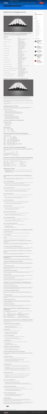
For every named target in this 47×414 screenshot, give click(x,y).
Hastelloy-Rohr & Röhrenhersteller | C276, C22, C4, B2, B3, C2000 (40, 47)
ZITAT (41, 3)
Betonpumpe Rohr (37, 24)
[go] (42, 16)
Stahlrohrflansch (36, 21)
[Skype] (7, 0)
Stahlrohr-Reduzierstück (37, 23)
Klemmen (14, 214)
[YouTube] (6, 0)
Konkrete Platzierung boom (37, 26)
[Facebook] (4, 0)
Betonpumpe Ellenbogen (37, 25)
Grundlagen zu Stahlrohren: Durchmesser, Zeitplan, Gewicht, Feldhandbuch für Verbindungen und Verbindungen (40, 55)
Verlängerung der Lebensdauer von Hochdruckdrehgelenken (39, 61)
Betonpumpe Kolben (37, 27)
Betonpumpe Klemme (37, 29)
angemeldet (7, 409)
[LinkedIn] (5, 0)
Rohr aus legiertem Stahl (37, 20)
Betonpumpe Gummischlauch (38, 28)
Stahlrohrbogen (36, 22)
